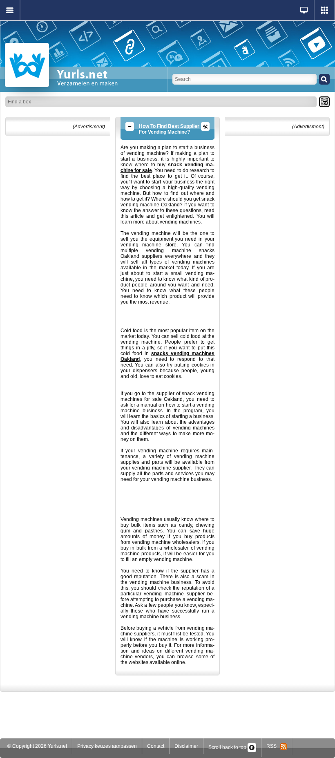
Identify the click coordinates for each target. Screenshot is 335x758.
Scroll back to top (228, 747)
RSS (273, 746)
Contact (155, 746)
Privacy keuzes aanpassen (107, 746)
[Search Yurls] (324, 79)
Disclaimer (186, 746)
